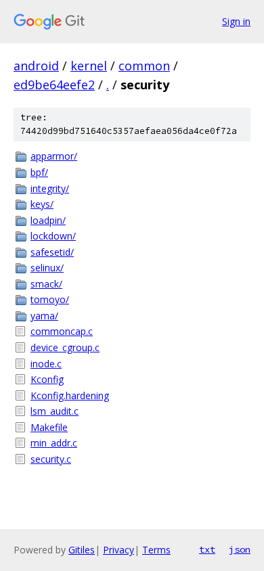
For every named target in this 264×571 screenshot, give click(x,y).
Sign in (236, 21)
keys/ (41, 204)
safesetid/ (52, 252)
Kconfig (47, 379)
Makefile (49, 427)
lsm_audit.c (54, 411)
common (144, 66)
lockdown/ (53, 235)
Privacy (118, 549)
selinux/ (47, 267)
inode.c (46, 363)
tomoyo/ (49, 299)
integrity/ (49, 188)
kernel (88, 66)
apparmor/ (53, 156)
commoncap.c (61, 331)
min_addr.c (53, 442)
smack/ (46, 283)
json (239, 549)
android (36, 66)
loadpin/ (48, 220)
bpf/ (39, 172)
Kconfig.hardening (69, 395)
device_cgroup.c (65, 347)
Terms (156, 549)
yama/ (44, 315)
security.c (50, 459)
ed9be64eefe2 (54, 84)
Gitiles (81, 549)
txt (207, 549)
